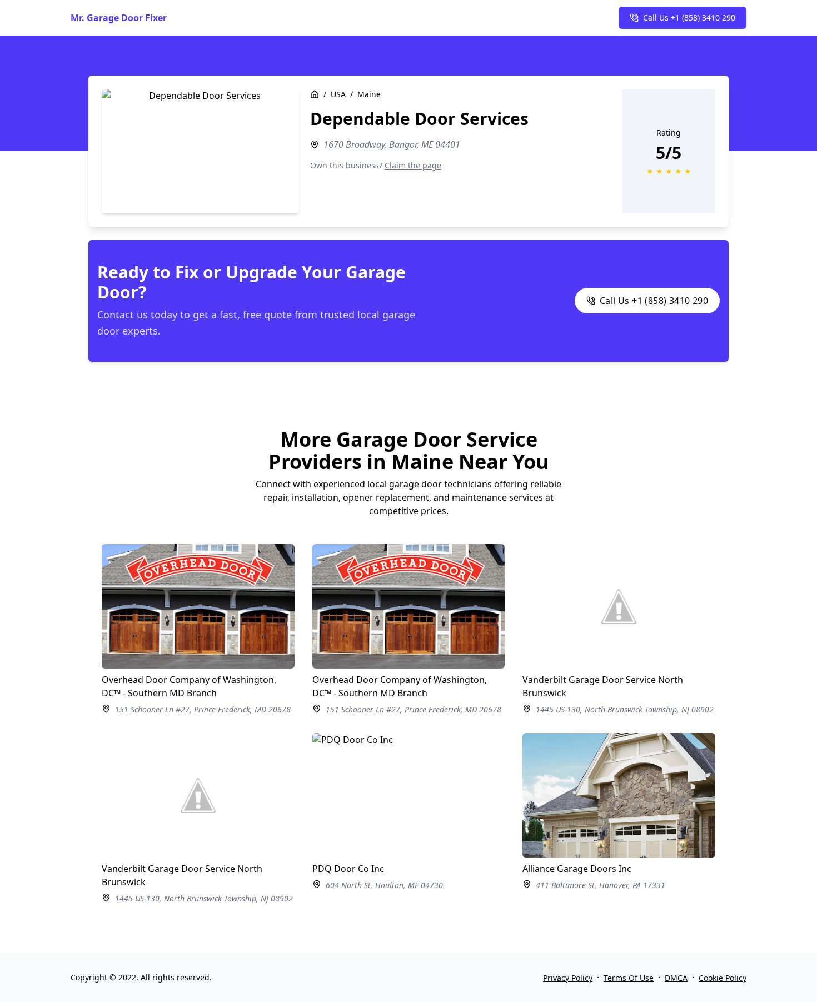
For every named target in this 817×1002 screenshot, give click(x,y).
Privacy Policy (567, 978)
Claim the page (413, 165)
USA (338, 94)
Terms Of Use (629, 978)
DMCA (676, 978)
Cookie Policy (722, 978)
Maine (369, 94)
